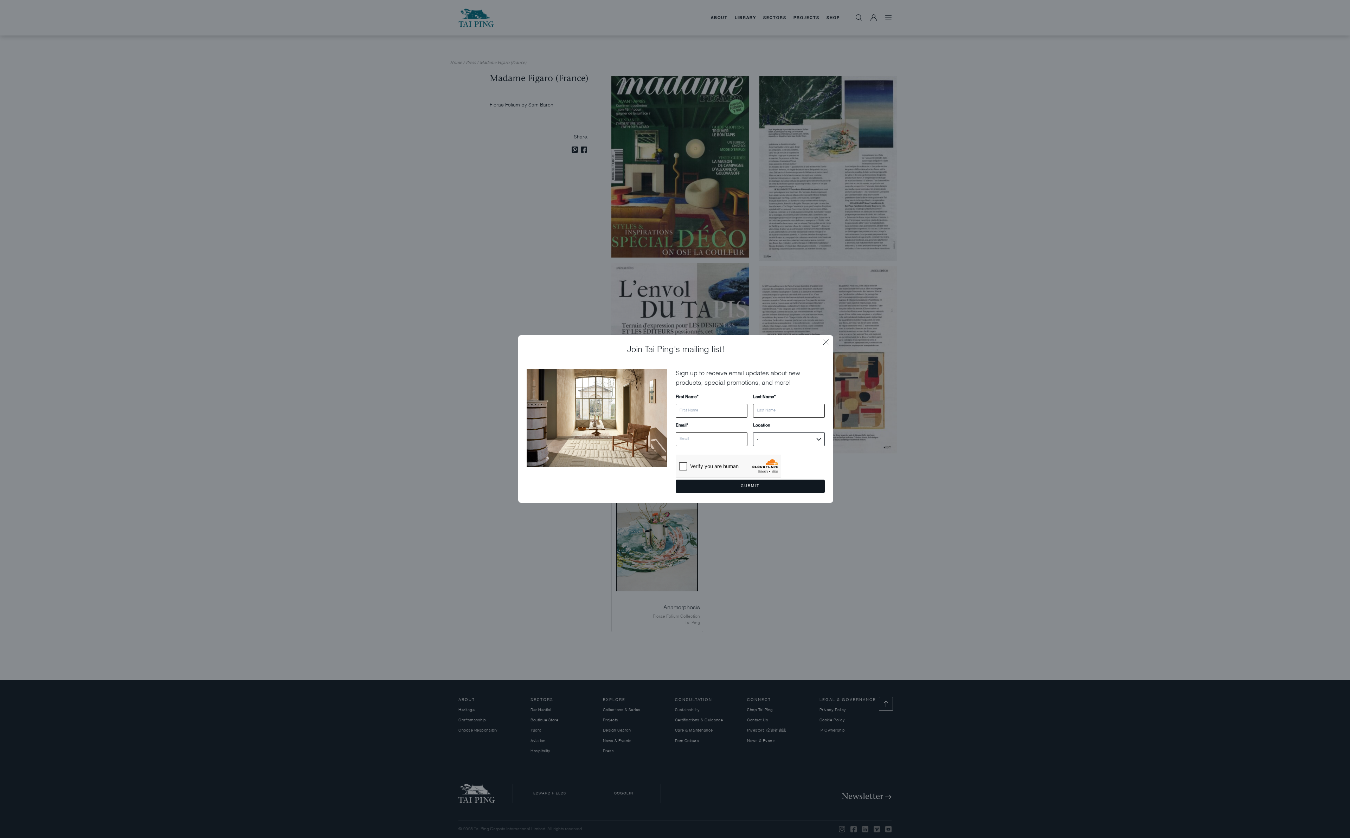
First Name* (687, 396)
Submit (750, 486)
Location (761, 425)
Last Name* (764, 396)
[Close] (828, 340)
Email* (682, 425)
